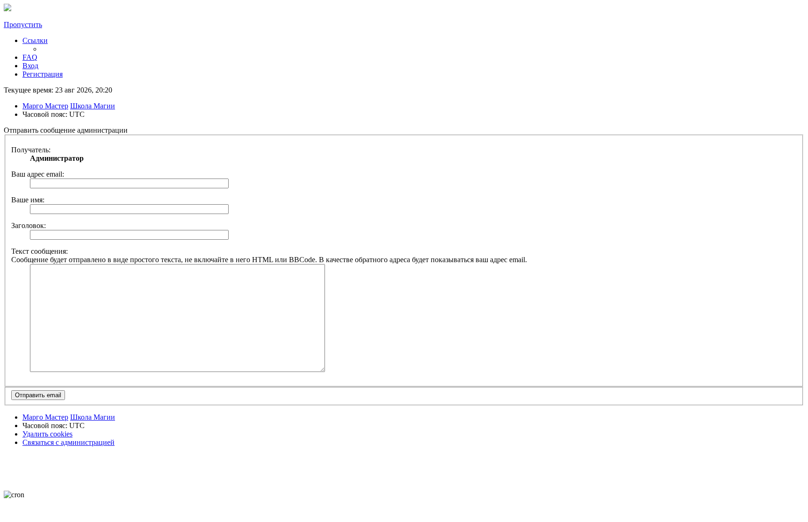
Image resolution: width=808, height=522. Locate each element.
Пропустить (23, 25)
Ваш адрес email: (37, 174)
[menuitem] (29, 57)
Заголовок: (28, 225)
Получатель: (30, 150)
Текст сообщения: (39, 251)
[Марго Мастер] (7, 9)
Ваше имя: (27, 200)
